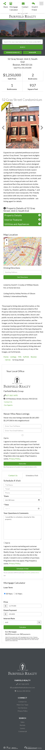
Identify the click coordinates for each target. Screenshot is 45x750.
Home (5, 357)
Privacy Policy (14, 459)
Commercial (22, 731)
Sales (22, 722)
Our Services (22, 708)
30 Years (9, 594)
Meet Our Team (22, 705)
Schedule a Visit (32, 475)
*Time (6, 504)
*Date (6, 496)
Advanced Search (12, 52)
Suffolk (26, 357)
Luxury (22, 728)
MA (19, 357)
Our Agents (8, 405)
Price (6, 602)
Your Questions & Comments (16, 513)
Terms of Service (36, 572)
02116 (7, 360)
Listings (13, 357)
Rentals (22, 725)
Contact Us (8, 402)
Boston (34, 357)
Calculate (22, 627)
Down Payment (10, 610)
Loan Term (8, 587)
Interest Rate (9, 618)
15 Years (18, 594)
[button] (22, 47)
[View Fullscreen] (6, 248)
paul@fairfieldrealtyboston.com (23, 687)
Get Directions (22, 277)
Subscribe (22, 464)
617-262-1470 (12, 395)
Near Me (31, 52)
